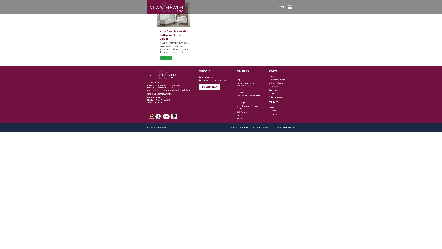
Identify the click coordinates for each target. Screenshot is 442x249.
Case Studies (242, 89)
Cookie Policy (266, 127)
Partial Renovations (276, 97)
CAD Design (273, 86)
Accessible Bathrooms (277, 80)
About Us (240, 76)
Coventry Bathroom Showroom (248, 96)
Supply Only (273, 114)
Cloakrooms (273, 90)
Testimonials (242, 115)
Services (272, 76)
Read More (165, 57)
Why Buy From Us (243, 119)
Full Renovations (275, 93)
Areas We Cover (236, 127)
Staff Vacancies (242, 112)
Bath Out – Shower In (277, 83)
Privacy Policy (252, 127)
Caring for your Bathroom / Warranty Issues (247, 84)
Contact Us (241, 92)
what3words (165, 94)
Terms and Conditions (285, 127)
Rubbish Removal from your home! (247, 107)
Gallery (239, 99)
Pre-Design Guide (243, 103)
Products (272, 107)
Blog (238, 80)
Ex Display (272, 110)
